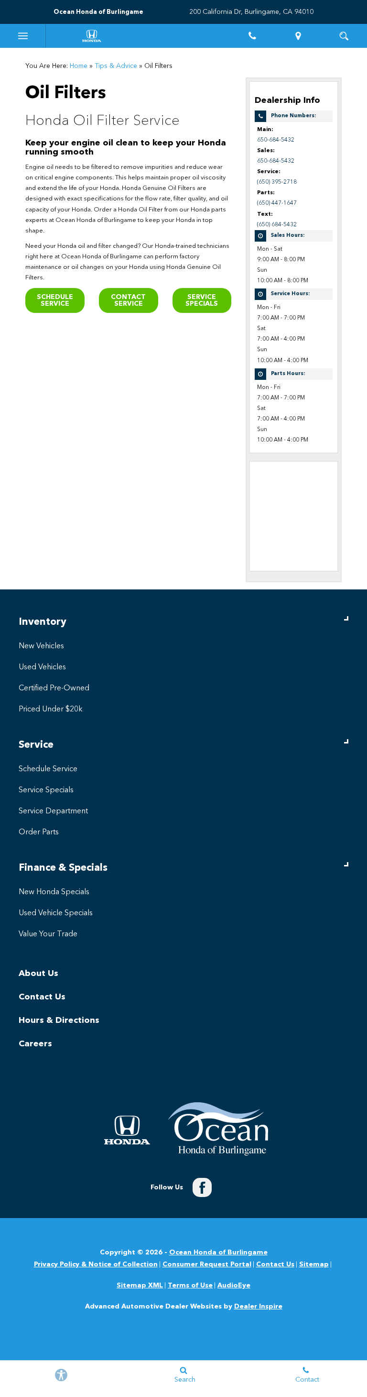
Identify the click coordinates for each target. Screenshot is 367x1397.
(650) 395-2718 (277, 182)
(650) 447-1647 (277, 203)
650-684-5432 (275, 140)
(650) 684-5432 (277, 225)
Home (78, 66)
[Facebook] (202, 1187)
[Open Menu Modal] (23, 36)
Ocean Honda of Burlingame (218, 1252)
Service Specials (201, 300)
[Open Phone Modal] (252, 36)
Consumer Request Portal (206, 1264)
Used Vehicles (42, 667)
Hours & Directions (59, 1020)
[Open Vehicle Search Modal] (344, 36)
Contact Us (42, 997)
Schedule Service (55, 300)
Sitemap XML (140, 1285)
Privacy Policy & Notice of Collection (96, 1264)
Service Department (53, 811)
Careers (35, 1044)
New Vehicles (41, 646)
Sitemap (314, 1264)
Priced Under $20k (51, 709)
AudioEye (233, 1285)
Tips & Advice (116, 66)
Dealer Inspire (258, 1306)
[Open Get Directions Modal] (298, 36)
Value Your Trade (48, 934)
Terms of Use (190, 1285)
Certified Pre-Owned (54, 688)
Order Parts (39, 832)
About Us (38, 973)
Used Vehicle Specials (56, 913)
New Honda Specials (54, 892)
